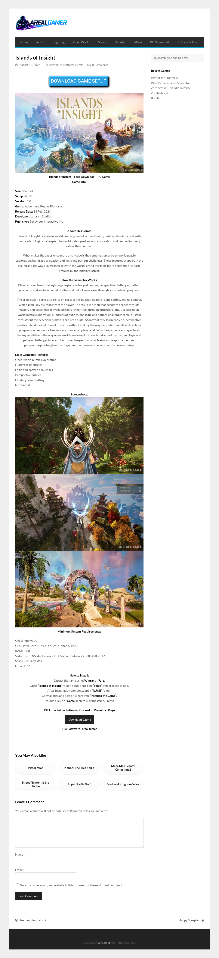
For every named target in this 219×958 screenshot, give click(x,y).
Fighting (59, 42)
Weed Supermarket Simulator (170, 83)
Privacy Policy (187, 42)
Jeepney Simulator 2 (32, 920)
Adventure (55, 65)
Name (20, 854)
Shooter (120, 42)
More (138, 42)
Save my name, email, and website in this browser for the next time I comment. (71, 885)
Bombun (156, 98)
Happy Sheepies (189, 920)
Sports (102, 42)
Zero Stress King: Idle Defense (171, 88)
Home (23, 42)
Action (40, 42)
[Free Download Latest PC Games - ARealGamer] (41, 23)
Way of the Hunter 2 (164, 78)
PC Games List (159, 42)
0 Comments (100, 65)
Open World (81, 42)
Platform (68, 65)
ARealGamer (102, 942)
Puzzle (79, 65)
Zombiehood (159, 93)
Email (20, 870)
